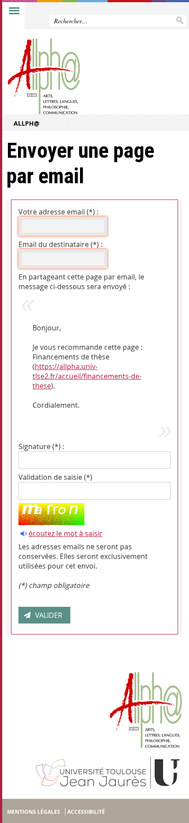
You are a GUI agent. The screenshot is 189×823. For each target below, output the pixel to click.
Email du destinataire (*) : (60, 244)
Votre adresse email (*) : (58, 212)
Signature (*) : (41, 446)
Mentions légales (33, 812)
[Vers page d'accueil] (75, 76)
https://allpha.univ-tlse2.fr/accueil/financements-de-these (87, 376)
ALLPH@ (27, 123)
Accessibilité (86, 812)
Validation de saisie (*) (55, 477)
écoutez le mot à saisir (65, 533)
